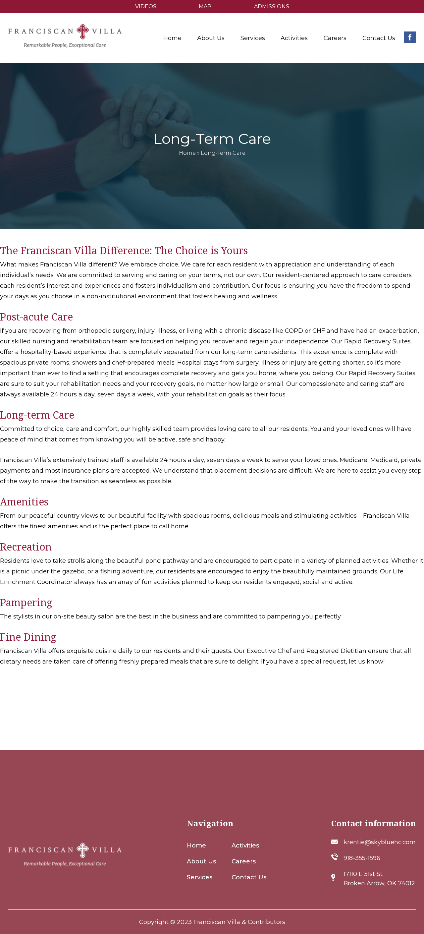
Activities (294, 38)
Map (205, 6)
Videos (145, 6)
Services (199, 877)
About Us (201, 861)
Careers (335, 38)
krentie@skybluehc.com (380, 842)
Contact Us (378, 38)
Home (172, 38)
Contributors (266, 922)
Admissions (271, 6)
